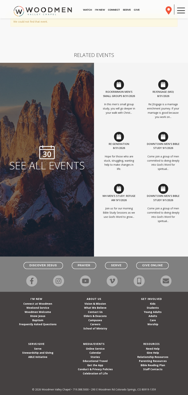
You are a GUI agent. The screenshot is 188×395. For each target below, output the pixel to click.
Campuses (95, 320)
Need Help (153, 348)
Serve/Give (36, 344)
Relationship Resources (152, 357)
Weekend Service (37, 307)
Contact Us (95, 312)
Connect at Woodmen (37, 303)
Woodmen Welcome (38, 312)
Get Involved (151, 299)
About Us (94, 299)
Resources (151, 344)
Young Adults (153, 312)
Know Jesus (37, 316)
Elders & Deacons (95, 316)
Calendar (95, 352)
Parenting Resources (153, 361)
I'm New (36, 299)
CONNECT (114, 9)
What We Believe (95, 307)
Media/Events (94, 344)
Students (153, 307)
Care (153, 320)
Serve (37, 348)
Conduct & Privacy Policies (95, 369)
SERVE (127, 9)
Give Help (153, 352)
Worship (152, 324)
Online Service (95, 348)
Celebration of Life (95, 373)
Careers (95, 324)
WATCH (87, 9)
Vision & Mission (95, 303)
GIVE (137, 9)
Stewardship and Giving (37, 352)
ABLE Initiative (37, 357)
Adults (153, 316)
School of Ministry (95, 328)
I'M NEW (100, 9)
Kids (153, 303)
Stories (95, 357)
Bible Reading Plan (153, 365)
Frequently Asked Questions (38, 324)
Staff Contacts (152, 369)
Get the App (95, 365)
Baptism (37, 320)
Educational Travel (95, 361)
